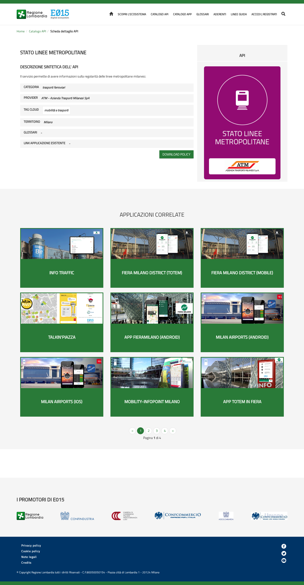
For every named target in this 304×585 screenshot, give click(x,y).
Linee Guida (239, 14)
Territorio (32, 122)
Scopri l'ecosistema (132, 14)
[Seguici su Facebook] (283, 546)
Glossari (202, 14)
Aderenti (220, 14)
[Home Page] (61, 11)
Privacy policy (31, 545)
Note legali (29, 557)
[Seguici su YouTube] (283, 560)
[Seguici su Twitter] (283, 553)
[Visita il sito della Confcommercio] (178, 516)
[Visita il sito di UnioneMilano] (269, 516)
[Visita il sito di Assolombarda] (226, 516)
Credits (26, 562)
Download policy (176, 154)
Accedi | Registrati (264, 14)
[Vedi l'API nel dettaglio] (242, 122)
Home (21, 31)
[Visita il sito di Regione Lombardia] (33, 11)
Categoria (31, 87)
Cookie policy (30, 551)
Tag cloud (31, 109)
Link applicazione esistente (44, 143)
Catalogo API (159, 14)
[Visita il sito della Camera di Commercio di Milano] (124, 516)
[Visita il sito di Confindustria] (77, 516)
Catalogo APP (182, 14)
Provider (31, 98)
